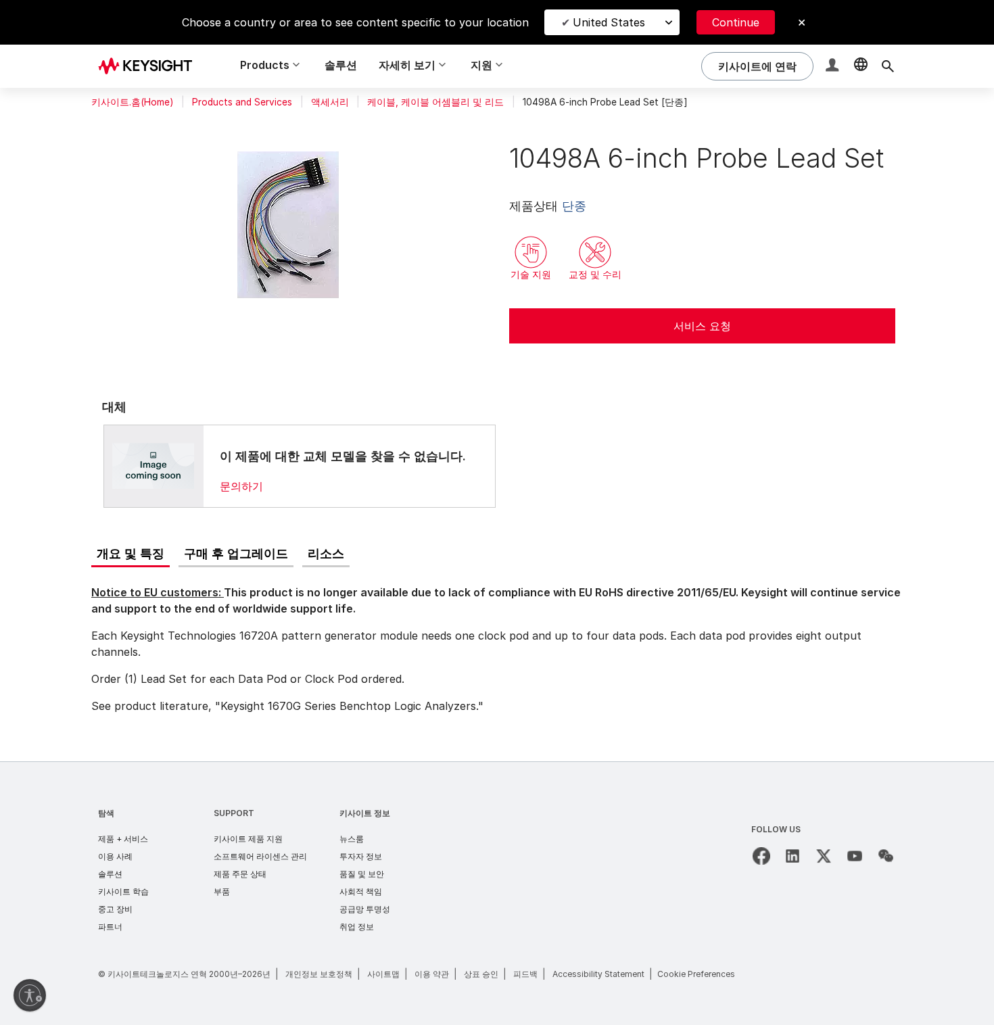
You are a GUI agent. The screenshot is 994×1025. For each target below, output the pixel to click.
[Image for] (153, 465)
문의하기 (241, 486)
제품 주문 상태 (240, 874)
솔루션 (341, 65)
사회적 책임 (360, 891)
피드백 (525, 974)
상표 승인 (481, 974)
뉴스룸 (351, 839)
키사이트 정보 (364, 813)
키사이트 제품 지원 (248, 839)
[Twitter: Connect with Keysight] (823, 856)
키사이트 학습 (123, 891)
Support (234, 813)
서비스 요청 (702, 326)
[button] (834, 66)
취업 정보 (356, 927)
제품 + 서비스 (123, 839)
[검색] (888, 66)
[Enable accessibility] (30, 995)
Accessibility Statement (598, 974)
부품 (222, 891)
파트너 (110, 927)
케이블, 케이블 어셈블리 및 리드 (435, 102)
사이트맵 (383, 974)
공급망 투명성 (364, 909)
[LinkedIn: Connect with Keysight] (792, 856)
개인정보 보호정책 (318, 974)
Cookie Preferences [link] (696, 974)
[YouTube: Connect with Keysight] (855, 856)
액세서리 (330, 102)
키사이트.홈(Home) (132, 102)
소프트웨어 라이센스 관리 (260, 856)
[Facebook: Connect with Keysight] (761, 856)
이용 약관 (432, 974)
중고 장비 (115, 909)
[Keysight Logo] (150, 66)
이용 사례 (115, 856)
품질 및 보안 (361, 874)
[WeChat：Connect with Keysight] (886, 856)
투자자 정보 (360, 856)
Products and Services (242, 102)
